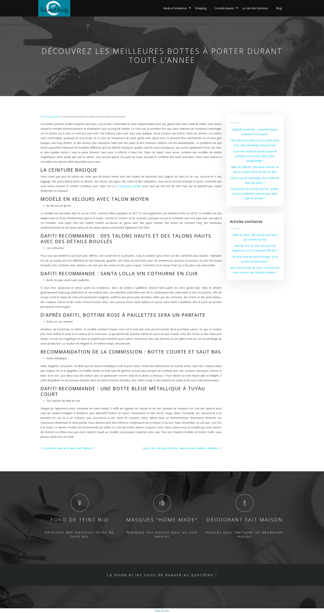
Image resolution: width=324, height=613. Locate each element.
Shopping (200, 8)
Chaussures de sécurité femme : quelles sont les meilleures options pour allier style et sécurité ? (255, 193)
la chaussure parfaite (128, 186)
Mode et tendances (175, 8)
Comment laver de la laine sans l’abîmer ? (69, 448)
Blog (279, 8)
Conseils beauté (224, 8)
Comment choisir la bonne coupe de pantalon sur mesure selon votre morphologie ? (255, 156)
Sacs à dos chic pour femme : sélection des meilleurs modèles (180, 448)
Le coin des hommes (255, 8)
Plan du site (162, 610)
